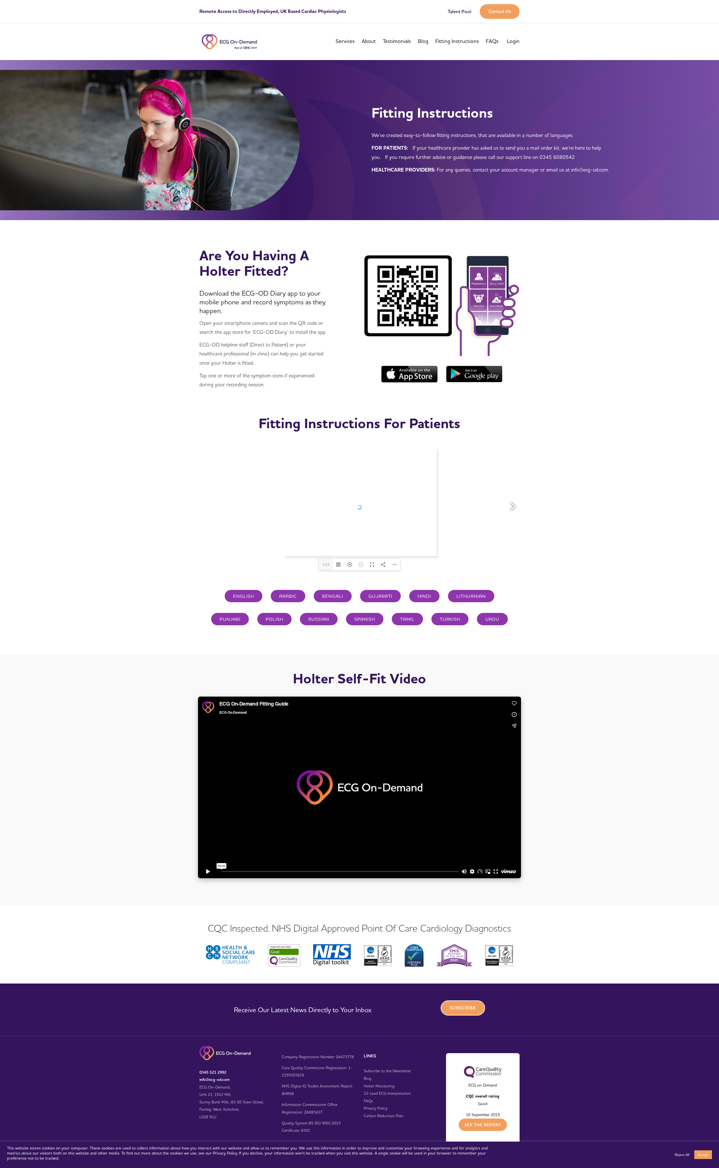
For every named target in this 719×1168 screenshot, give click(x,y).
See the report (483, 1124)
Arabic (288, 596)
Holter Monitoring (379, 1086)
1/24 (325, 564)
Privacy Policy (376, 1108)
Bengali (332, 596)
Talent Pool (459, 11)
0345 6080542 (557, 157)
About (369, 41)
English (243, 596)
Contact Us (499, 11)
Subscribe (463, 1008)
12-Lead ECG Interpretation (387, 1093)
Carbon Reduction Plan (383, 1115)
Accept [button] (703, 1154)
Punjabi (230, 619)
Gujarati (380, 596)
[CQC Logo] (483, 1071)
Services (345, 41)
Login (513, 41)
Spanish (364, 619)
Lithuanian (471, 596)
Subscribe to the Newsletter (387, 1070)
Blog (423, 41)
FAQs (492, 41)
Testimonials (397, 41)
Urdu (492, 619)
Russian (318, 619)
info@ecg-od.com (214, 1079)
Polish (274, 619)
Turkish (450, 619)
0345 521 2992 (212, 1072)
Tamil (407, 619)
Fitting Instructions (457, 41)
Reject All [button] (682, 1154)
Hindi (424, 596)
